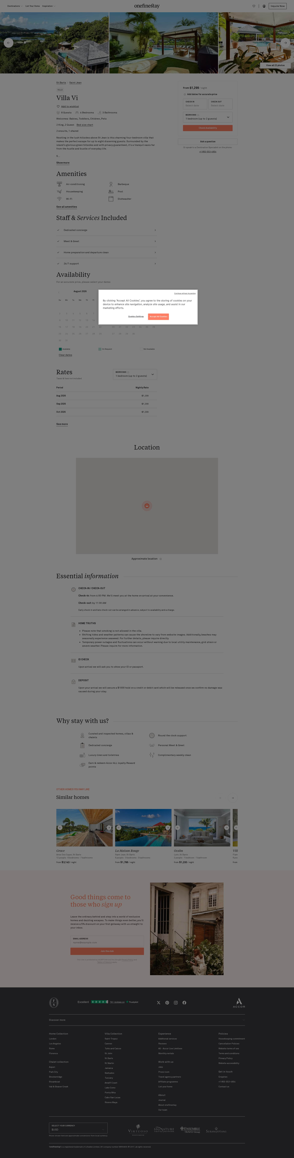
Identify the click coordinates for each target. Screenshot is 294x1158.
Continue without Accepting (185, 293)
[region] (148, 307)
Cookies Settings (136, 316)
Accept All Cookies (158, 317)
